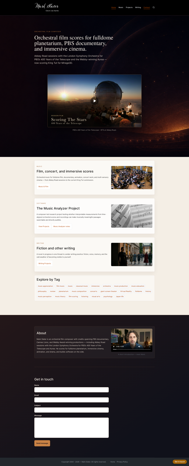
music (70, 286)
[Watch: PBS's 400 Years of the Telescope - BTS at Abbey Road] (94, 100)
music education (137, 286)
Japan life (120, 296)
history (148, 291)
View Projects (43, 226)
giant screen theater (109, 291)
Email (36, 395)
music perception (45, 296)
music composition (79, 291)
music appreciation (45, 286)
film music (60, 286)
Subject (37, 405)
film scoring (73, 296)
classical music (82, 286)
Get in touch (180, 462)
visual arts (96, 296)
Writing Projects (44, 263)
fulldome (138, 291)
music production (121, 286)
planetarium (63, 291)
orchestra (107, 286)
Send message (42, 443)
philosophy (42, 291)
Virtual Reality (126, 291)
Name (36, 385)
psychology (108, 296)
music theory (60, 296)
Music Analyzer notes (61, 226)
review (52, 291)
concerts (93, 291)
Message (38, 415)
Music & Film (43, 186)
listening (84, 296)
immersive (95, 286)
